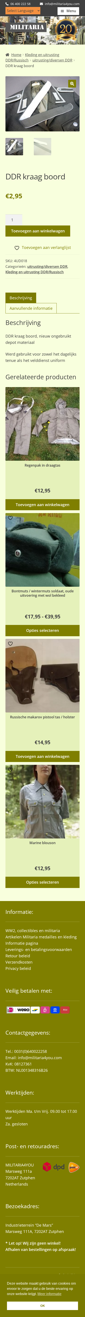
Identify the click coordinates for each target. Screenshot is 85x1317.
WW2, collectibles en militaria (32, 930)
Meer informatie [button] (49, 1294)
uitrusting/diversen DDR (52, 60)
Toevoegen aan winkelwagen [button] (42, 504)
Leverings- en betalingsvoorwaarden (38, 949)
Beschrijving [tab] (21, 297)
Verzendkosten (18, 962)
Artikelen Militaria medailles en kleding (41, 936)
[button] (72, 84)
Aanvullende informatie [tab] (31, 308)
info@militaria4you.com (40, 1057)
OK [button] (42, 1305)
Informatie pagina (21, 943)
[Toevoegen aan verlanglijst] (11, 392)
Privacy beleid (18, 968)
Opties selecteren (42, 630)
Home (16, 54)
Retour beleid (17, 955)
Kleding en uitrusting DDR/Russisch (34, 272)
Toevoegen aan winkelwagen (38, 231)
